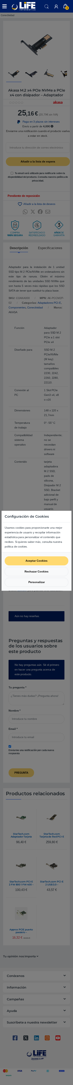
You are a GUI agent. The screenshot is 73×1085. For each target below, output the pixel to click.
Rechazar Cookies (36, 571)
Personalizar (36, 582)
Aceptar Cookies (36, 560)
